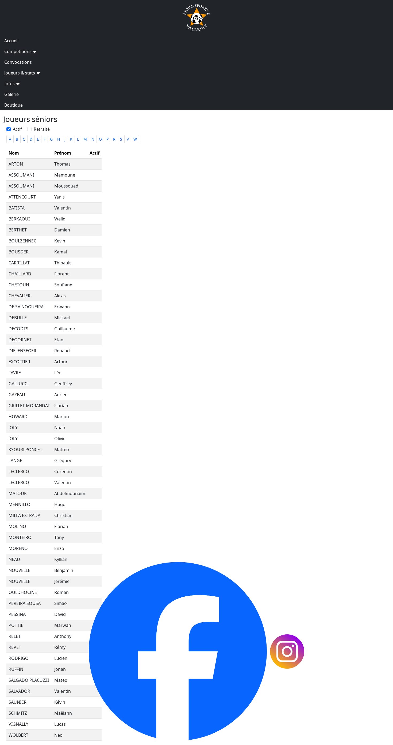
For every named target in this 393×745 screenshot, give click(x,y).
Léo (57, 373)
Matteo (61, 449)
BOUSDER (19, 252)
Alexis (60, 296)
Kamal (60, 252)
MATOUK (18, 493)
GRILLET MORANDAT (29, 406)
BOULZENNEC (22, 241)
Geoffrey (63, 384)
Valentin (62, 208)
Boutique (13, 105)
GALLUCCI (19, 384)
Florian (61, 406)
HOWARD (18, 417)
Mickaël (62, 318)
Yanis (59, 197)
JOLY (13, 427)
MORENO (18, 548)
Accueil (11, 41)
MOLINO (17, 526)
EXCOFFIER (19, 362)
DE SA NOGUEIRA (26, 307)
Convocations (18, 62)
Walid (60, 219)
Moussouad (66, 186)
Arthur (61, 362)
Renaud (62, 351)
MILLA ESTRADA (24, 515)
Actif (17, 129)
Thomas (62, 164)
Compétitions (18, 51)
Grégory (62, 460)
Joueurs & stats (20, 73)
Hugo (60, 504)
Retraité (42, 129)
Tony (59, 537)
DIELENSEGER (22, 351)
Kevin (59, 241)
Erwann (62, 307)
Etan (58, 340)
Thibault (62, 263)
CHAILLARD (20, 274)
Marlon (61, 417)
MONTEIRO (20, 537)
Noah (59, 427)
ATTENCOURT (22, 197)
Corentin (63, 471)
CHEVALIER (19, 296)
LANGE (15, 460)
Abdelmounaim (69, 493)
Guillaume (64, 329)
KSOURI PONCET (25, 449)
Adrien (61, 395)
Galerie (11, 94)
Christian (63, 515)
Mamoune (64, 175)
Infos (10, 84)
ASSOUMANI (21, 175)
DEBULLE (18, 318)
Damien (62, 230)
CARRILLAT (19, 263)
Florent (61, 274)
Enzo (59, 548)
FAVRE (15, 373)
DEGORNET (20, 340)
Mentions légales (210, 559)
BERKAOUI (19, 219)
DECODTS (18, 329)
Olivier (60, 438)
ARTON (16, 164)
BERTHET (18, 230)
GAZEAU (17, 395)
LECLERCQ (19, 471)
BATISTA (17, 208)
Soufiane (63, 285)
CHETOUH (19, 285)
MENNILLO (19, 504)
